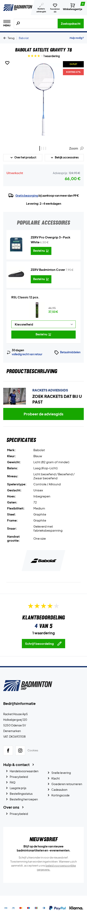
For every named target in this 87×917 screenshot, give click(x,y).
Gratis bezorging (26, 195)
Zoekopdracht (71, 23)
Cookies (33, 750)
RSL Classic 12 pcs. (25, 297)
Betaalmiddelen (70, 352)
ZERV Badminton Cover (48, 269)
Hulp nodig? (77, 37)
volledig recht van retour (27, 354)
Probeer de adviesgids (43, 414)
